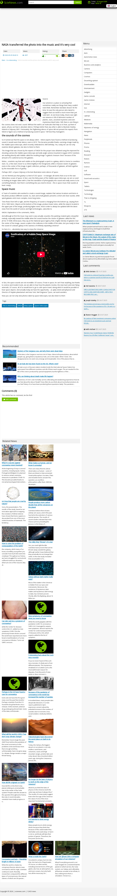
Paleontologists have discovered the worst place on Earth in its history (40, 739)
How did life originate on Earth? (13, 782)
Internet (87, 104)
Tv (85, 202)
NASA (20, 306)
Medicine (87, 120)
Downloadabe (89, 84)
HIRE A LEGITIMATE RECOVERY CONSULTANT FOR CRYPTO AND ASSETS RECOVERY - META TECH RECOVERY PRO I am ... (99, 292)
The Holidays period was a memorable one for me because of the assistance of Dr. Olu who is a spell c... (99, 306)
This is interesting (9, 306)
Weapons (87, 206)
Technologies (89, 190)
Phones (87, 143)
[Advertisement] (58, 23)
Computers (88, 73)
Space (86, 182)
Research (87, 155)
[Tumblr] (72, 55)
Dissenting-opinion (91, 80)
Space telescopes (41, 306)
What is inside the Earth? (37, 856)
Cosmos (87, 76)
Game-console (89, 96)
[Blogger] (66, 55)
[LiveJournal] (69, 55)
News (86, 135)
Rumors (87, 163)
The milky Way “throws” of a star (40, 542)
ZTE (85, 210)
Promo (86, 147)
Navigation (88, 131)
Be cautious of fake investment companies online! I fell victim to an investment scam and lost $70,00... (100, 320)
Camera (87, 69)
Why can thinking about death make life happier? (35, 376)
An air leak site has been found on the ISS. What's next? (37, 364)
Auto (86, 53)
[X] (63, 55)
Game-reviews (89, 100)
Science (87, 167)
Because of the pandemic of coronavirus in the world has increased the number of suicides (40, 694)
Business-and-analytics (92, 65)
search (78, 2)
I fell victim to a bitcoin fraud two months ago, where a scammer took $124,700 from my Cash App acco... (99, 277)
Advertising (88, 49)
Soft (85, 171)
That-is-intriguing (90, 198)
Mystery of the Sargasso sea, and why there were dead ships (40, 351)
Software (87, 174)
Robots (86, 159)
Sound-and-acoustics (92, 178)
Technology (88, 194)
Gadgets (87, 92)
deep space (28, 306)
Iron (85, 108)
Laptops (87, 116)
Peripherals (88, 139)
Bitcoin (86, 61)
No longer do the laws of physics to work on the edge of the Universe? (40, 781)
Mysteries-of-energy (91, 127)
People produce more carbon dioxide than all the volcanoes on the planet (40, 504)
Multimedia (88, 124)
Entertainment (89, 88)
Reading (87, 151)
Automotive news (90, 57)
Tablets (86, 186)
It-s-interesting (89, 112)
